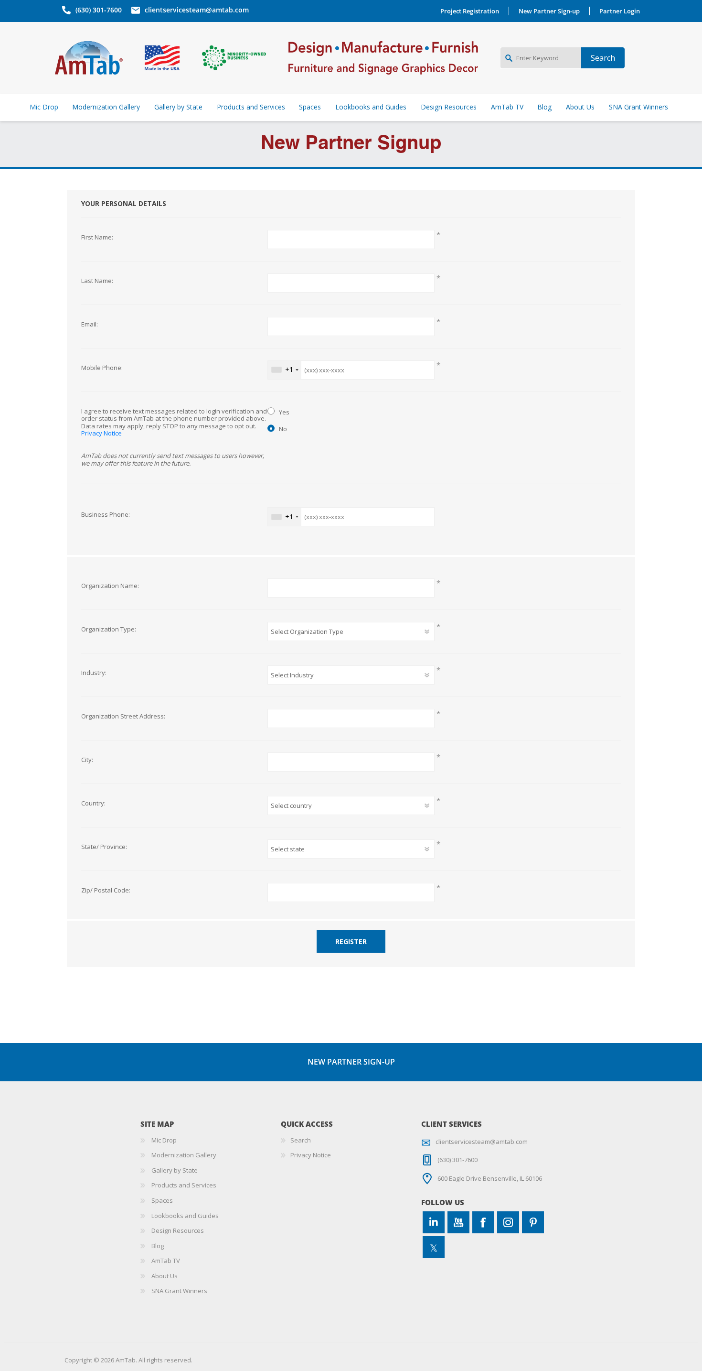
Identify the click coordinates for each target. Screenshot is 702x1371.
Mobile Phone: (102, 368)
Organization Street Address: (123, 716)
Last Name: (97, 281)
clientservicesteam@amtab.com (197, 9)
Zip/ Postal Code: (105, 890)
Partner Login (619, 11)
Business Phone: (105, 515)
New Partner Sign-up (549, 11)
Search (300, 1140)
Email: (89, 324)
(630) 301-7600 (98, 9)
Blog (157, 1245)
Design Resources (177, 1230)
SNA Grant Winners (179, 1290)
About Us (164, 1276)
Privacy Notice (101, 433)
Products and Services (183, 1185)
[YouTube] (458, 1222)
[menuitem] (210, 1140)
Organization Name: (110, 586)
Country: (93, 803)
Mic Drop (164, 1140)
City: (87, 760)
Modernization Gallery (183, 1155)
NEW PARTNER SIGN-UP (351, 1061)
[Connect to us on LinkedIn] (434, 1222)
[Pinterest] (533, 1222)
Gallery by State (174, 1170)
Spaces (162, 1200)
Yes (284, 412)
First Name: (97, 237)
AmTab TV (165, 1260)
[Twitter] (434, 1247)
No (283, 428)
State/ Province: (104, 847)
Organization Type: (108, 629)
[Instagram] (508, 1222)
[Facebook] (483, 1222)
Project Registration (469, 11)
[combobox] (284, 370)
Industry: (93, 673)
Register (351, 941)
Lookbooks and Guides (185, 1215)
